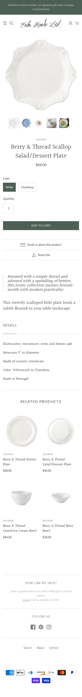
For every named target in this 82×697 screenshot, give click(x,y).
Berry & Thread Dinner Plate (19, 462)
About (40, 647)
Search (27, 647)
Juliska (8, 454)
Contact (54, 647)
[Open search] (11, 23)
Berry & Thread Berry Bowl (58, 528)
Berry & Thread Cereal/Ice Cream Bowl (20, 528)
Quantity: (9, 198)
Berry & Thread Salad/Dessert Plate (57, 462)
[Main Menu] (5, 23)
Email (26, 600)
